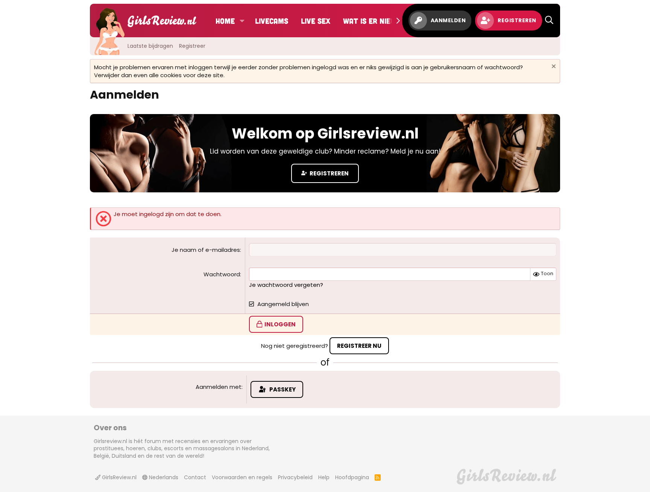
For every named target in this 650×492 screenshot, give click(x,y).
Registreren (328, 173)
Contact (195, 477)
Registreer (192, 46)
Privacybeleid (295, 477)
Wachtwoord (222, 274)
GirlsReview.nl (118, 477)
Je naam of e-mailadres (206, 250)
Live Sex (315, 20)
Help (324, 477)
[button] (242, 20)
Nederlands (162, 477)
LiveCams (271, 20)
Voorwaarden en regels (242, 477)
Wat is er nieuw (372, 20)
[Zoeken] (549, 20)
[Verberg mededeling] (553, 67)
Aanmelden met (218, 387)
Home (225, 20)
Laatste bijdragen (150, 46)
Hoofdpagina (352, 477)
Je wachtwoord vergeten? (286, 285)
